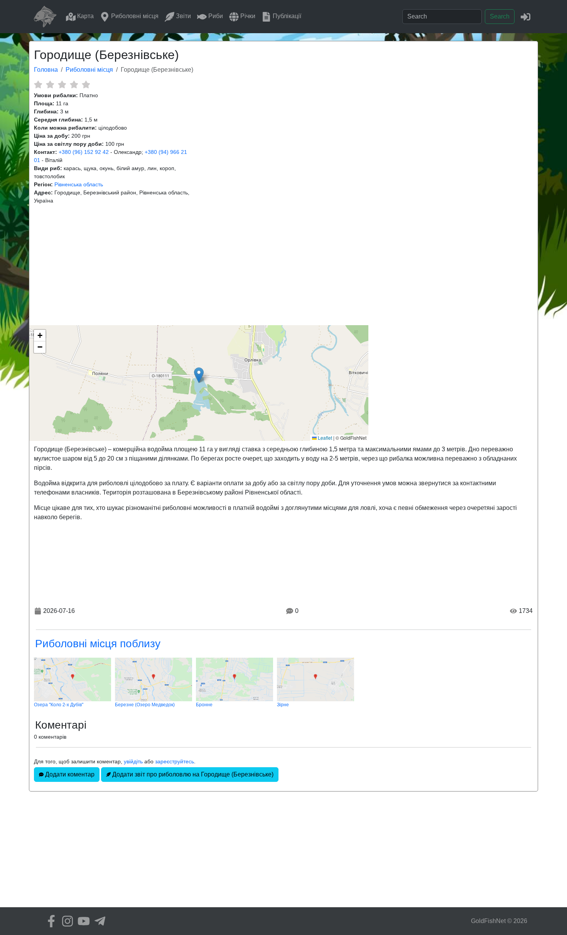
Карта (85, 16)
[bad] (38, 84)
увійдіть (133, 761)
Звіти (182, 16)
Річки (247, 16)
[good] (74, 84)
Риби (215, 16)
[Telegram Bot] (98, 921)
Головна (46, 69)
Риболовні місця (134, 16)
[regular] (62, 84)
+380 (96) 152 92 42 (84, 152)
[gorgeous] (86, 84)
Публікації (286, 16)
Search (500, 16)
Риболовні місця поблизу (97, 644)
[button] (199, 375)
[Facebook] (49, 921)
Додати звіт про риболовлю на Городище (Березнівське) (192, 774)
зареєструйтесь (174, 761)
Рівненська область (78, 184)
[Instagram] (65, 921)
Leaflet (324, 437)
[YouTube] (82, 921)
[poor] (50, 84)
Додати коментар (69, 774)
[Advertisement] (283, 265)
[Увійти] (525, 16)
